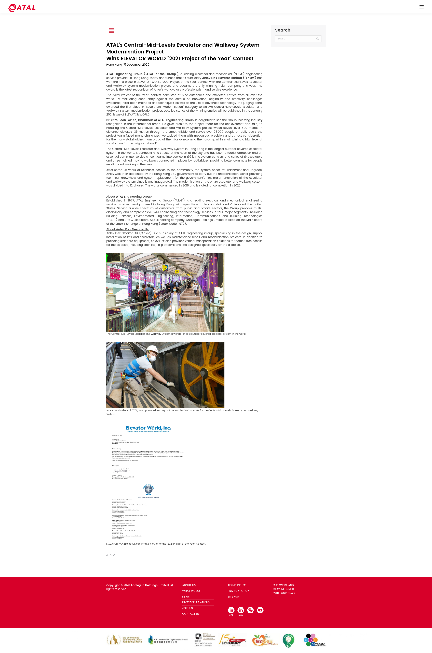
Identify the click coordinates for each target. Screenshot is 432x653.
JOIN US (187, 608)
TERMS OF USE (237, 585)
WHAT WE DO (191, 591)
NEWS (186, 596)
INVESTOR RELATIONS (196, 602)
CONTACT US (190, 614)
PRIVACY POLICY (238, 591)
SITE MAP (233, 596)
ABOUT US (189, 585)
